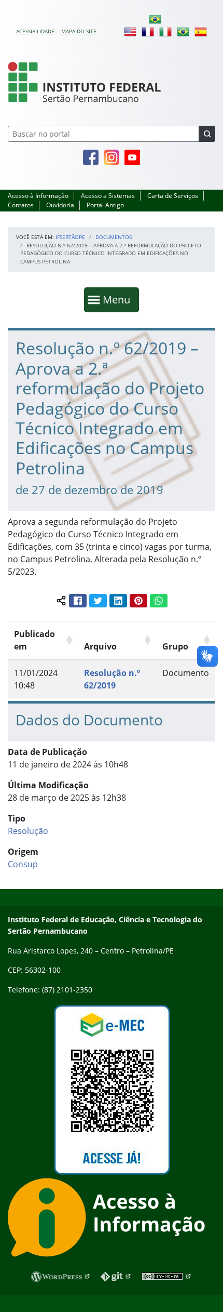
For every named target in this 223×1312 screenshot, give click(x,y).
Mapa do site (78, 31)
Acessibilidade (35, 31)
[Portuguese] (155, 18)
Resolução (28, 831)
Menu (119, 299)
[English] (130, 31)
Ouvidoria (60, 205)
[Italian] (165, 31)
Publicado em (34, 640)
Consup (23, 864)
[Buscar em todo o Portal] (207, 134)
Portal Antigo (105, 205)
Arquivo (100, 646)
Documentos (113, 237)
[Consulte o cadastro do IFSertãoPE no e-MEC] (111, 1089)
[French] (148, 31)
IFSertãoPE (70, 237)
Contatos (21, 205)
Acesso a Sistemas (108, 195)
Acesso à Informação (38, 195)
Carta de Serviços (172, 195)
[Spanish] (200, 31)
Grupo (175, 646)
